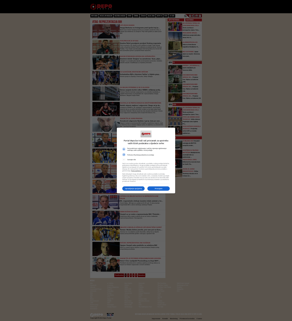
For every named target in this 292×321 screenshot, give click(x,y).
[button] (146, 159)
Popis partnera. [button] (136, 171)
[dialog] (146, 160)
